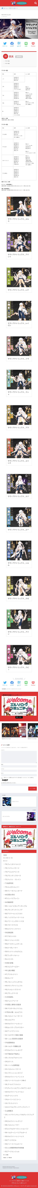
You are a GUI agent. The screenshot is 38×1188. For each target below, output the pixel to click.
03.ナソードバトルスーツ (13, 1144)
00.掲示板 (5, 855)
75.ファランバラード (12, 868)
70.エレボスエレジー (12, 887)
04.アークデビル (10, 1140)
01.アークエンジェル (12, 1151)
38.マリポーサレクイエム (13, 1008)
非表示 (19, 56)
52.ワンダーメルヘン (12, 955)
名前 (2, 764)
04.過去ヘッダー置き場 (7, 1157)
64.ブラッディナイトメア (13, 910)
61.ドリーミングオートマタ (14, 921)
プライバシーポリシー (19, 1183)
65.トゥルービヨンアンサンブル (16, 906)
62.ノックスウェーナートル (14, 917)
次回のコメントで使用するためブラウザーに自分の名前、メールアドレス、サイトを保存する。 (19, 777)
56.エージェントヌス (12, 940)
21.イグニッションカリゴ (13, 1073)
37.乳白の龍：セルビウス (14, 1012)
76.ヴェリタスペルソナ (13, 864)
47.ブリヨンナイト (11, 974)
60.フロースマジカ (11, 925)
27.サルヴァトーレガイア (13, 1050)
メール (2, 768)
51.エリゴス (9, 959)
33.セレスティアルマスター (14, 1027)
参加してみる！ (19, 717)
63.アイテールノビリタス (13, 913)
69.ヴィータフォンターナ (13, 891)
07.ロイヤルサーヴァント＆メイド (16, 1129)
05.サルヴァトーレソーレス (14, 1136)
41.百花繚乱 (9, 997)
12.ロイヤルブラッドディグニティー (17, 1107)
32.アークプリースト (12, 1031)
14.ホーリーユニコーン (13, 1099)
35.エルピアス (10, 1020)
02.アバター (9, 688)
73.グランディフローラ (13, 875)
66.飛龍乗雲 (9, 902)
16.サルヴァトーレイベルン (14, 1092)
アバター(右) (7, 63)
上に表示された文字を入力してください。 (9, 782)
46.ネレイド (9, 978)
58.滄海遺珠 (9, 932)
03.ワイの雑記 (5, 1154)
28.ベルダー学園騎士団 (13, 1046)
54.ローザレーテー (11, 948)
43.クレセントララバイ (13, 989)
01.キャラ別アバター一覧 (7, 857)
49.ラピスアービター (12, 967)
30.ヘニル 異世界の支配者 (14, 1039)
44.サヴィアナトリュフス (16, 688)
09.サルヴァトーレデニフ (13, 1121)
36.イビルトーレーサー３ (13, 1016)
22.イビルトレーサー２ (13, 1069)
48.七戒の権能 (10, 970)
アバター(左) (7, 61)
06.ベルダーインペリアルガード (16, 1132)
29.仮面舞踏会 (10, 1042)
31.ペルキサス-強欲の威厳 (14, 1035)
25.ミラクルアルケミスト (13, 1058)
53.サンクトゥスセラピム (13, 951)
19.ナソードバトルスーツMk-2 (15, 1080)
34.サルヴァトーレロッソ (13, 1023)
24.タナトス (9, 1061)
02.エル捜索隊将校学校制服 (14, 1148)
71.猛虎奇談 (9, 883)
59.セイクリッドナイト (13, 929)
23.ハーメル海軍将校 (12, 1065)
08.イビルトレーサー (12, 1125)
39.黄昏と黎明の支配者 (13, 1004)
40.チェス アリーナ (11, 1001)
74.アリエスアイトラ (12, 872)
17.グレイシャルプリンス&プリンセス (18, 1088)
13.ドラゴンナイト (11, 1103)
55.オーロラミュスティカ (13, 944)
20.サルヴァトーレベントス (14, 1077)
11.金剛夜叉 (9, 1111)
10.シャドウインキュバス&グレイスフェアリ (19, 1116)
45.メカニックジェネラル (13, 982)
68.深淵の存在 (10, 894)
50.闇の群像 (9, 963)
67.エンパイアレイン (12, 898)
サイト (2, 773)
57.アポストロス (10, 936)
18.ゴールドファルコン (13, 1084)
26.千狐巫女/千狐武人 (12, 1054)
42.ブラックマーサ (11, 993)
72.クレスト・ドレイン (13, 879)
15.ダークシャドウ (11, 1096)
